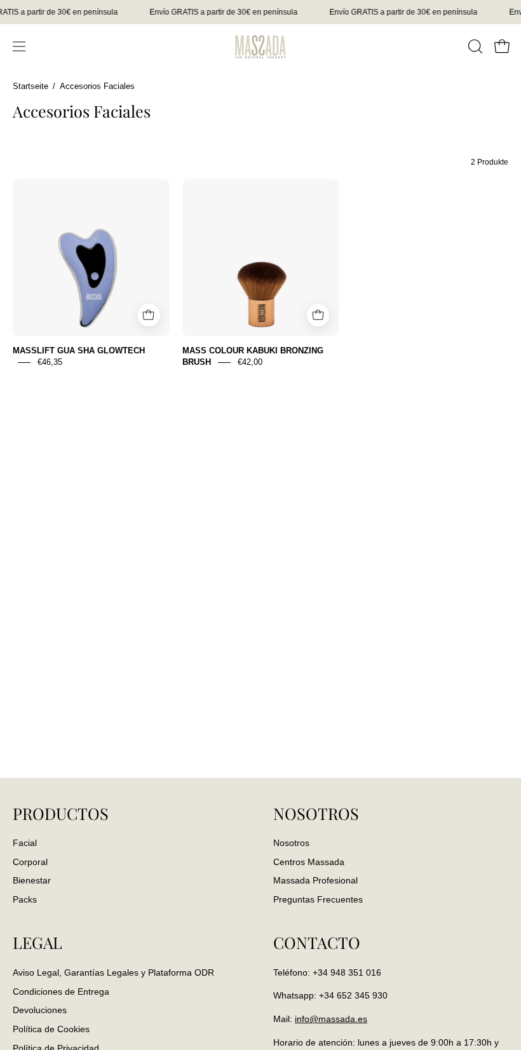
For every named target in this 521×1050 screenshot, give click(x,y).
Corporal (30, 862)
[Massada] (260, 46)
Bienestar (32, 881)
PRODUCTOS (61, 813)
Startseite (30, 86)
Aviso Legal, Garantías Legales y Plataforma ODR (113, 972)
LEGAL (37, 942)
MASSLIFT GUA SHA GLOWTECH (79, 350)
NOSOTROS (316, 813)
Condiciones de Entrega (61, 991)
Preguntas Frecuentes (318, 900)
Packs (25, 900)
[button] (474, 46)
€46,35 (49, 362)
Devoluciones (40, 1010)
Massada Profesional (315, 881)
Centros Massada (308, 862)
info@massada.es (331, 1019)
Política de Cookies (51, 1029)
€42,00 (250, 362)
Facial (25, 843)
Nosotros (291, 843)
